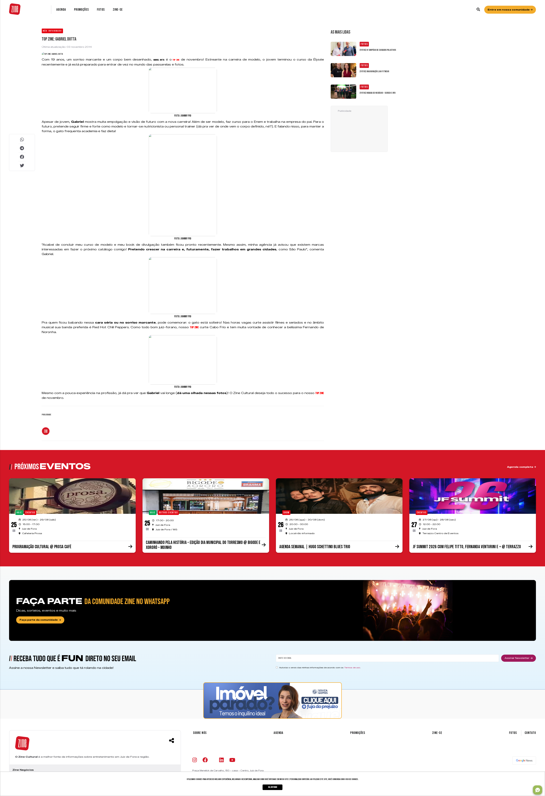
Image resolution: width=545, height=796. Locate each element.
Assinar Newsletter (517, 658)
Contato (530, 733)
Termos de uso (352, 667)
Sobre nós (200, 733)
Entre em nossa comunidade (509, 9)
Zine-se (118, 10)
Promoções (81, 10)
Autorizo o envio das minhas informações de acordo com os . (320, 667)
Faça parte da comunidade (39, 620)
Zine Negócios (23, 769)
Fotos (101, 10)
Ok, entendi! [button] (272, 787)
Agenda (61, 10)
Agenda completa (520, 467)
